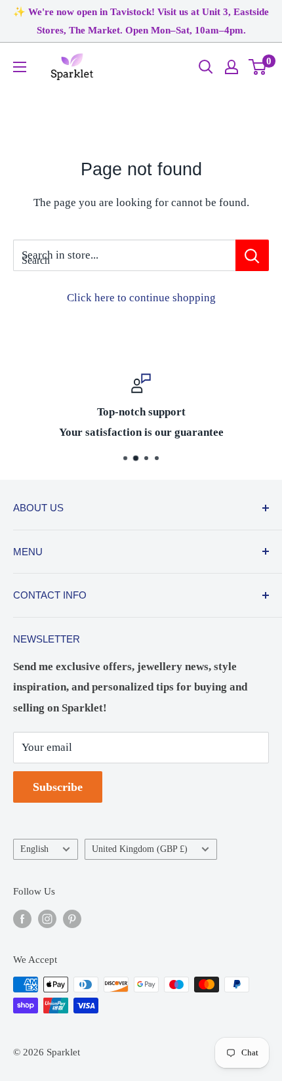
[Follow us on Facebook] (22, 918)
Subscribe (58, 787)
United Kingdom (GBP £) (140, 848)
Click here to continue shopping (141, 297)
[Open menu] (19, 67)
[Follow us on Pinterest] (72, 918)
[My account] (231, 67)
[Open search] (206, 67)
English (34, 848)
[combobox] (124, 255)
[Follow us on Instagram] (47, 918)
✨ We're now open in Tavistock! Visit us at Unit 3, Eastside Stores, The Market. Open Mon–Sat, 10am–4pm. (141, 21)
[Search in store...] (252, 255)
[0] (258, 67)
